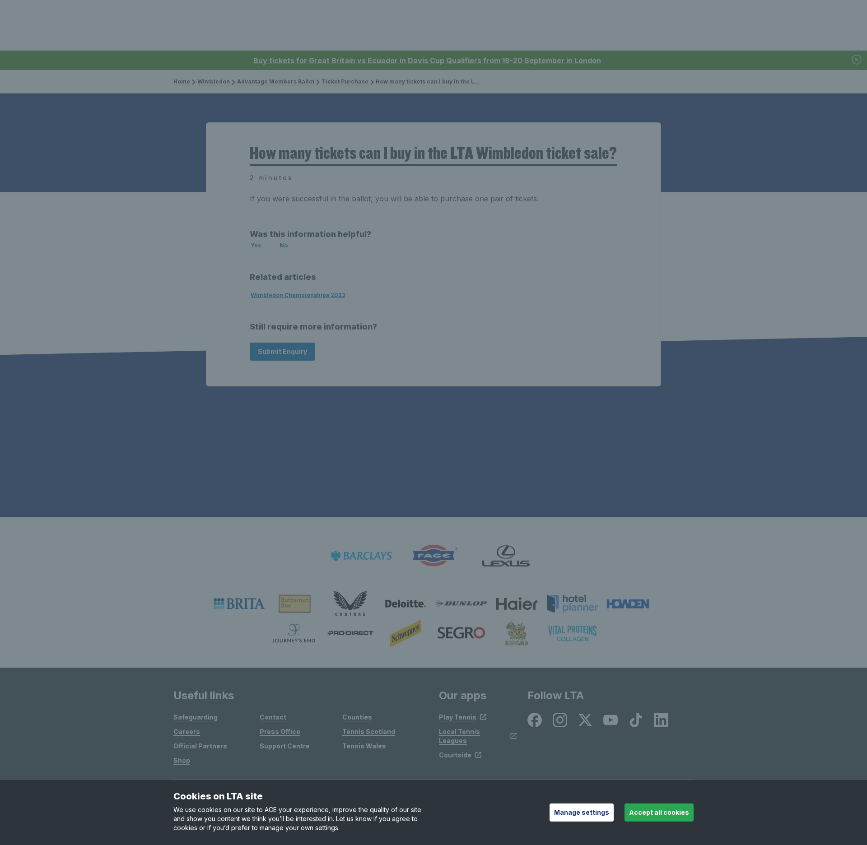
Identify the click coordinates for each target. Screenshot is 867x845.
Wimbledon (213, 81)
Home (181, 81)
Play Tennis (457, 717)
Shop (181, 760)
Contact (273, 717)
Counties (357, 717)
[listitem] (239, 603)
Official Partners (200, 746)
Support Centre (285, 746)
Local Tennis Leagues (459, 736)
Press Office (280, 731)
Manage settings (581, 812)
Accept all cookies (659, 812)
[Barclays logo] (361, 556)
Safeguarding (195, 717)
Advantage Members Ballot (275, 81)
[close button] (857, 60)
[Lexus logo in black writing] (506, 556)
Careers (186, 731)
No (284, 245)
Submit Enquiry (282, 351)
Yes (256, 245)
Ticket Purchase (345, 81)
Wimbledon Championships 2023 (298, 295)
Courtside (455, 755)
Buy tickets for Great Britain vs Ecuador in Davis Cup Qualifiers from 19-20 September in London (427, 60)
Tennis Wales (364, 746)
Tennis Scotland (368, 731)
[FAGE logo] (433, 556)
